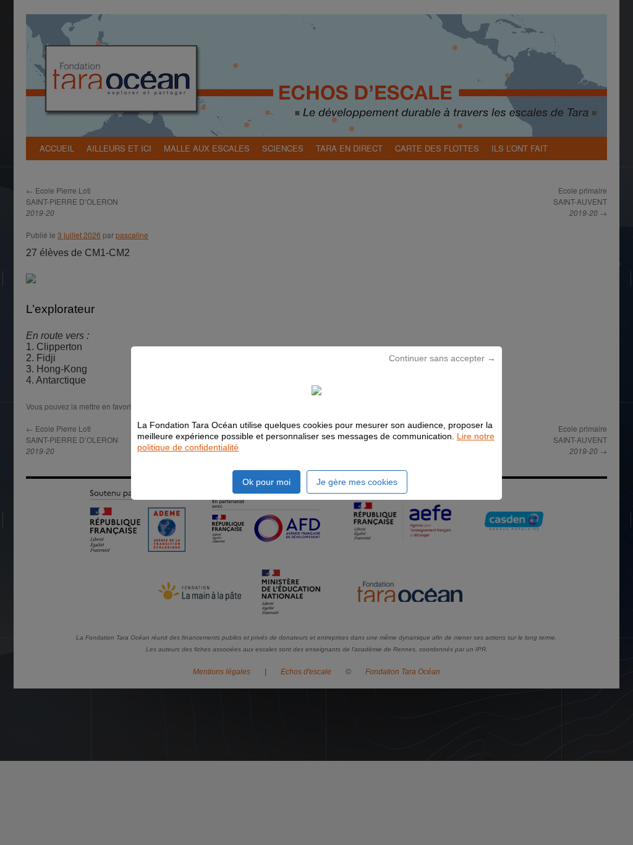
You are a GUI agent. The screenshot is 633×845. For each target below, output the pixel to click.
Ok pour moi (266, 482)
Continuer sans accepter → (442, 358)
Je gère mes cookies (356, 482)
